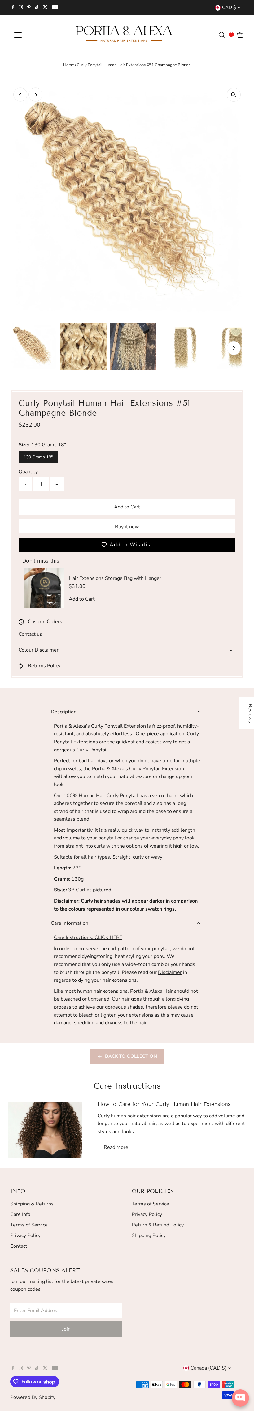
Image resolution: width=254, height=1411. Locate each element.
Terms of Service (29, 1225)
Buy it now (127, 526)
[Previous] (20, 95)
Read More (116, 1147)
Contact (18, 1246)
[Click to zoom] (234, 95)
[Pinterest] (29, 7)
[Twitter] (45, 7)
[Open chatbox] (240, 1398)
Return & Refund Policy (158, 1225)
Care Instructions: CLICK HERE (88, 937)
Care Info (20, 1214)
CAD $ (229, 7)
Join (66, 1329)
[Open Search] (222, 35)
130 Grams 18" (38, 457)
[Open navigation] (38, 35)
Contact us (30, 634)
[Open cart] (240, 35)
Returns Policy (44, 665)
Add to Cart (127, 507)
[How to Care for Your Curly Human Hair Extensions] (45, 1130)
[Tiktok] (36, 7)
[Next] (35, 95)
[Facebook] (13, 7)
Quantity (28, 471)
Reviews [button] (250, 713)
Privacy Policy (25, 1235)
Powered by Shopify (32, 1397)
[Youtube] (55, 7)
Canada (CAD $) (208, 1368)
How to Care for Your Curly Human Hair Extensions (164, 1104)
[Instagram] (20, 7)
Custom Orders (45, 621)
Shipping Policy (149, 1235)
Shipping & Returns (32, 1204)
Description (64, 711)
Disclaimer (170, 972)
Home (68, 65)
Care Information (69, 923)
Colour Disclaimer (39, 650)
